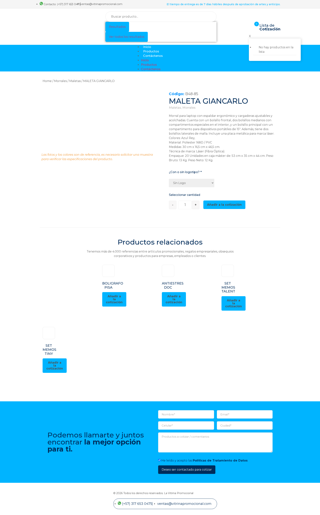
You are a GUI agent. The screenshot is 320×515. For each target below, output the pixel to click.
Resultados (117, 27)
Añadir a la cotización (224, 204)
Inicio (147, 47)
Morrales (60, 81)
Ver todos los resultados (126, 37)
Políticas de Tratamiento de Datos (220, 460)
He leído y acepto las (204, 460)
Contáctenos (153, 56)
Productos (151, 51)
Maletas (75, 81)
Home (47, 81)
